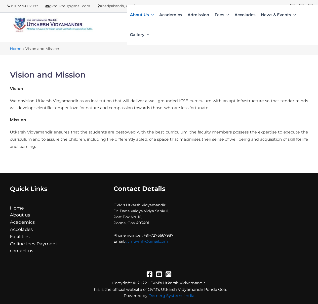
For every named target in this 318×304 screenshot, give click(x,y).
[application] (151, 15)
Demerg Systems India (171, 295)
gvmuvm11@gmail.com (146, 241)
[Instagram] (168, 274)
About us (139, 15)
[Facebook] (149, 274)
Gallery (137, 35)
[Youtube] (159, 274)
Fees (219, 15)
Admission (198, 15)
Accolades (245, 15)
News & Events (276, 15)
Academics (170, 15)
